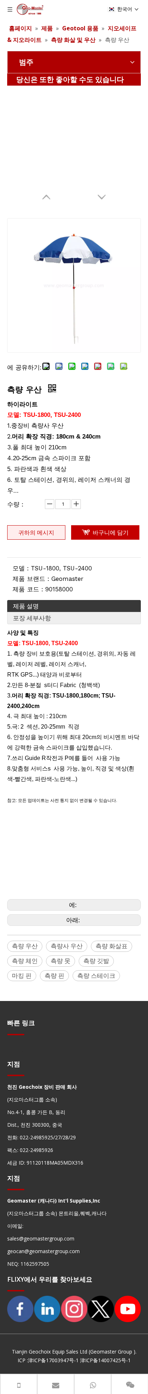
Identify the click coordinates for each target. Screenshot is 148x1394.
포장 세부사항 (32, 618)
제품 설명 (26, 606)
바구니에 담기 (111, 532)
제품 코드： (29, 589)
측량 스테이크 (96, 975)
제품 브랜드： (32, 578)
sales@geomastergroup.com (40, 1238)
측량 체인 (25, 961)
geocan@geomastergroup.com (43, 1251)
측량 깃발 (96, 961)
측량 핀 (54, 975)
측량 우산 (25, 946)
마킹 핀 (22, 975)
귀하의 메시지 (36, 532)
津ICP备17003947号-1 (53, 1360)
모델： (22, 568)
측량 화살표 (112, 946)
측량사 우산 (67, 946)
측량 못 (60, 961)
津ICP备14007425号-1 (105, 1360)
